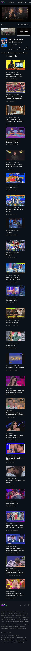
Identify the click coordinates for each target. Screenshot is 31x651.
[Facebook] (20, 605)
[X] (29, 605)
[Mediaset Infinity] (3, 2)
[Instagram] (25, 605)
